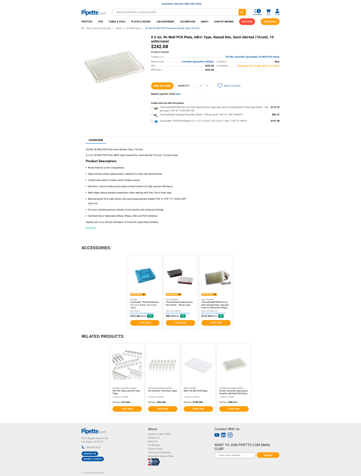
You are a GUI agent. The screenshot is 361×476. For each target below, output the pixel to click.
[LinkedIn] (223, 435)
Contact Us (153, 437)
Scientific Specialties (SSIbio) (198, 61)
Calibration (187, 21)
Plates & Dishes (141, 21)
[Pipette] (94, 12)
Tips (100, 21)
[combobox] (179, 12)
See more (91, 228)
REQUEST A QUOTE (93, 459)
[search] (242, 12)
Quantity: (184, 85)
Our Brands (154, 445)
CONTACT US (90, 454)
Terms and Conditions (159, 452)
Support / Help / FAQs (159, 434)
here (178, 93)
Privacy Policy (155, 448)
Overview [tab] (96, 140)
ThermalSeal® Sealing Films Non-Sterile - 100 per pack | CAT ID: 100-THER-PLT (201, 114)
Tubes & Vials (117, 21)
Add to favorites (232, 85)
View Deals (270, 21)
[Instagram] (230, 435)
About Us (152, 441)
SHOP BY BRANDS (224, 21)
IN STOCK (247, 21)
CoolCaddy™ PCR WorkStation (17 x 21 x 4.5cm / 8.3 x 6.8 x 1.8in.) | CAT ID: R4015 (203, 120)
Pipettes (87, 21)
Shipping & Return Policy (161, 456)
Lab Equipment (165, 21)
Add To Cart (162, 86)
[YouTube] (216, 435)
